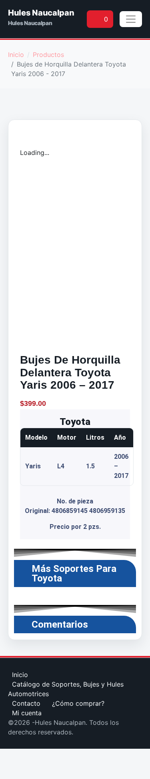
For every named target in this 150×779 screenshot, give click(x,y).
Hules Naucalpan (41, 13)
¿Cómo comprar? (78, 703)
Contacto (26, 703)
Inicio (20, 675)
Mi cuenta (27, 713)
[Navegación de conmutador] (131, 19)
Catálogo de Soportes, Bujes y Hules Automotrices (66, 689)
